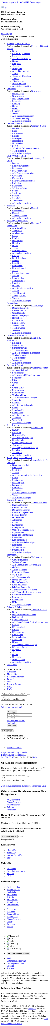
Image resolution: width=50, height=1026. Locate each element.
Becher (15, 51)
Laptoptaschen (18, 527)
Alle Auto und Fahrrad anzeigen (26, 375)
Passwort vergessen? (16, 720)
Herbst (15, 106)
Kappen (15, 255)
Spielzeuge (17, 193)
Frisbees (15, 380)
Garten (15, 383)
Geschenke (11, 88)
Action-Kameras (19, 570)
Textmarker (17, 452)
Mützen (15, 260)
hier (46, 1018)
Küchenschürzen (19, 647)
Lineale (15, 136)
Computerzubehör (20, 560)
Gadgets (15, 567)
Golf (14, 385)
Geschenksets (18, 96)
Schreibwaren (13, 425)
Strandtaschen (18, 550)
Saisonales (16, 101)
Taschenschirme (19, 395)
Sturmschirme (18, 393)
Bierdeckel (17, 467)
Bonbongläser (18, 482)
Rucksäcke (17, 545)
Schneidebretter (19, 637)
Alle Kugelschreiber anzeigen (25, 447)
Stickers (15, 196)
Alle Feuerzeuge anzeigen (23, 173)
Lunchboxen (17, 634)
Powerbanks (17, 599)
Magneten (16, 649)
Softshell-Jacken (19, 250)
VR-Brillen (17, 575)
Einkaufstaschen (14, 919)
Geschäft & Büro (14, 123)
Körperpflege (12, 303)
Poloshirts (16, 263)
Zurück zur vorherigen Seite (34, 786)
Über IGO (11, 850)
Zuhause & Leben (14, 607)
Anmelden (12, 712)
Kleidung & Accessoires (17, 220)
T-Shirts (15, 290)
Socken (15, 275)
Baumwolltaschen (20, 505)
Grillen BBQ (18, 388)
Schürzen (11, 911)
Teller (14, 652)
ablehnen (32, 1008)
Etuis (14, 131)
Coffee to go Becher (21, 53)
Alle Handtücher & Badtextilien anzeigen (30, 622)
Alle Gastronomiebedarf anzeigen (27, 475)
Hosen (15, 245)
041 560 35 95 (7, 757)
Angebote (11, 672)
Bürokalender (18, 210)
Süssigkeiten (17, 480)
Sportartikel (17, 400)
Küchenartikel (18, 627)
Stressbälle (17, 198)
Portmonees (17, 265)
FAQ (9, 689)
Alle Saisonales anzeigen (23, 116)
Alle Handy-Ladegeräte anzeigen (26, 592)
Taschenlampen (19, 355)
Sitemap (10, 968)
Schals (15, 270)
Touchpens (17, 445)
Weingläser (17, 68)
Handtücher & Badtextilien (24, 614)
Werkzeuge (17, 360)
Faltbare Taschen (19, 515)
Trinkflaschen (18, 81)
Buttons (15, 163)
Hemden (16, 243)
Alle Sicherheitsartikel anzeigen (26, 353)
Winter (15, 113)
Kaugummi (17, 485)
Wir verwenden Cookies (11, 1023)
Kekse (15, 477)
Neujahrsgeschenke (20, 98)
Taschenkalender (19, 215)
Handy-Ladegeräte (20, 582)
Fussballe (16, 402)
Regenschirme (18, 390)
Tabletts (15, 472)
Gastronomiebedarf (20, 465)
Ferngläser (16, 378)
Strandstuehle (18, 410)
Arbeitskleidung (19, 228)
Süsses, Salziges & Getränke (19, 457)
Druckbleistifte (18, 435)
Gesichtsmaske (18, 313)
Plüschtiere (17, 186)
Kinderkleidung (19, 258)
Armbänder (17, 230)
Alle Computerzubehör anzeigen (26, 565)
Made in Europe (14, 684)
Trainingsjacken (19, 295)
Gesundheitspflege (20, 315)
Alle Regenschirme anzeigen (24, 397)
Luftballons (17, 183)
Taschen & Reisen (15, 500)
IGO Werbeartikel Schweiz (18, 953)
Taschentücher (18, 328)
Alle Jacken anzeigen (21, 253)
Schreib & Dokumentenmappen (26, 148)
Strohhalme (17, 639)
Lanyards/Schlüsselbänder (23, 181)
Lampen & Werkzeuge (17, 335)
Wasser (15, 495)
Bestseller (11, 679)
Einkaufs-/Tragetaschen (22, 512)
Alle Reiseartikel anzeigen (23, 542)
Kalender (11, 205)
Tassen (15, 73)
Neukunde (11, 723)
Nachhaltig (12, 674)
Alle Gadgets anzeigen (22, 577)
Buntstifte (16, 432)
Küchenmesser (18, 632)
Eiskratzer (16, 343)
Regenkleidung (19, 268)
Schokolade (17, 490)
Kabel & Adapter (19, 585)
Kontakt (10, 873)
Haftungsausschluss (15, 963)
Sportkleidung (18, 280)
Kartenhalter (17, 133)
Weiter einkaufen (14, 747)
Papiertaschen (18, 532)
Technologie (12, 555)
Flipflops (16, 238)
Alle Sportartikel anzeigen (23, 405)
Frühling (16, 103)
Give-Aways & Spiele (16, 156)
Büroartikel (17, 128)
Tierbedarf (16, 417)
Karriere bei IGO (14, 855)
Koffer (15, 522)
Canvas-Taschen (19, 507)
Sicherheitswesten (20, 350)
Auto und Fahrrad (20, 370)
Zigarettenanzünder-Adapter (24, 590)
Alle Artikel (12, 664)
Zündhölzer (17, 200)
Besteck (15, 629)
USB (14, 602)
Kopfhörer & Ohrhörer (22, 594)
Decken (15, 612)
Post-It (15, 146)
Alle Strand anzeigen (21, 415)
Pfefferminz (17, 487)
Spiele (15, 191)
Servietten (16, 470)
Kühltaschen (17, 525)
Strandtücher (17, 412)
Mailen (35, 757)
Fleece (15, 235)
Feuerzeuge (17, 168)
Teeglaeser (17, 66)
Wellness (16, 330)
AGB (9, 958)
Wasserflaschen (19, 83)
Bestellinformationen (16, 871)
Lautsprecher (18, 597)
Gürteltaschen (18, 517)
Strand (15, 407)
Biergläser (16, 63)
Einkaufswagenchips (21, 166)
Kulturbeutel (17, 320)
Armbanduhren (19, 233)
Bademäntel (17, 617)
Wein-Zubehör (18, 659)
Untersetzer (17, 657)
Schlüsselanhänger (20, 188)
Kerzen (15, 624)
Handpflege (17, 318)
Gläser (15, 61)
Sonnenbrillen (18, 278)
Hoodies (16, 285)
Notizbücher (17, 143)
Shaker (15, 56)
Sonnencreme (18, 325)
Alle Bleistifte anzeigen (22, 437)
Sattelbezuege (18, 373)
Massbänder (17, 345)
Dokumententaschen (21, 510)
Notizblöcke (17, 141)
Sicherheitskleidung (20, 273)
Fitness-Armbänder (20, 572)
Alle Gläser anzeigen (21, 71)
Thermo (15, 78)
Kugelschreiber (19, 440)
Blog (9, 686)
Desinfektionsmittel (20, 308)
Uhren (15, 654)
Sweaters (16, 283)
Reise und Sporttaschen (22, 535)
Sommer (16, 111)
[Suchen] (28, 694)
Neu (9, 681)
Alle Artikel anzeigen (21, 86)
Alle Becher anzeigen (21, 58)
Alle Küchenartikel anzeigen (24, 644)
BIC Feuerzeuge (19, 171)
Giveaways (17, 176)
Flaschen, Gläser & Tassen (18, 43)
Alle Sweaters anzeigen (22, 288)
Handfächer (17, 240)
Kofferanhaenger (19, 540)
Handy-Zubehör (19, 580)
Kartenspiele (17, 178)
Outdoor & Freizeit (15, 365)
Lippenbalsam (18, 323)
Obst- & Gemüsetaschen (23, 530)
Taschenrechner (19, 151)
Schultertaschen (19, 547)
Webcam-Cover (19, 562)
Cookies (10, 966)
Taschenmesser (18, 358)
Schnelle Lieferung (20, 118)
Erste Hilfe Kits (19, 310)
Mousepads (17, 138)
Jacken (15, 248)
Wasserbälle (17, 420)
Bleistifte (16, 430)
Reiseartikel (17, 537)
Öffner (15, 642)
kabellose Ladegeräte (21, 587)
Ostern (15, 108)
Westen (15, 298)
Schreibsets (17, 450)
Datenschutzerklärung (16, 961)
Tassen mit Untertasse (21, 76)
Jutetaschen (17, 520)
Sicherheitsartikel (19, 348)
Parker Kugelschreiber (22, 442)
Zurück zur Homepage (11, 786)
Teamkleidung (18, 293)
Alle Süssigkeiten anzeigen (24, 492)
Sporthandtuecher (20, 619)
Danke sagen (18, 93)
